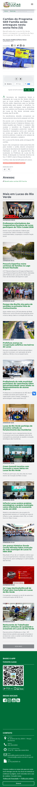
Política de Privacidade (11, 778)
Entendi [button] (18, 783)
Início (6, 11)
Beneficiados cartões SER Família (16, 181)
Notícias (12, 11)
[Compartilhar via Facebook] (12, 45)
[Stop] (20, 79)
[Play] (16, 79)
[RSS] (21, 45)
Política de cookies (27, 778)
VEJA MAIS (18, 646)
